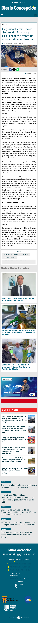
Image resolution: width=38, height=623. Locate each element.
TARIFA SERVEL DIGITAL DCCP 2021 (20, 567)
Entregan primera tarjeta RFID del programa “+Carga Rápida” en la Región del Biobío (17, 367)
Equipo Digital (9, 43)
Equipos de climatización (12, 254)
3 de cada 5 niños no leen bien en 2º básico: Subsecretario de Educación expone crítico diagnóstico (14, 450)
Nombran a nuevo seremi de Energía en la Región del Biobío (18, 299)
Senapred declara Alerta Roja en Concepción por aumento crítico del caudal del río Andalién (14, 460)
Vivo (19, 401)
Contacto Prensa (14, 575)
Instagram (20, 581)
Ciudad (4, 482)
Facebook (20, 584)
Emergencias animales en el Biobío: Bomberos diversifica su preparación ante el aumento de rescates (15, 471)
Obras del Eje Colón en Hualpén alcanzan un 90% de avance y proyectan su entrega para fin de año (14, 429)
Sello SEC (26, 254)
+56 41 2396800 (20, 561)
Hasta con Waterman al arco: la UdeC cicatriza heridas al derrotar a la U (15, 439)
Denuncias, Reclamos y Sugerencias (19, 578)
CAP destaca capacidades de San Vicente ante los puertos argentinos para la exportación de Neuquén (14, 419)
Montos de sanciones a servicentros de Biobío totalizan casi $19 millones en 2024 (18, 332)
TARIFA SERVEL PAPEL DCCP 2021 (20, 570)
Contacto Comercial (15, 573)
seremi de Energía (9, 257)
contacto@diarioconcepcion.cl (20, 564)
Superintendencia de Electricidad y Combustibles (15, 261)
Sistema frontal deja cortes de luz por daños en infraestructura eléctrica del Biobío (17, 534)
